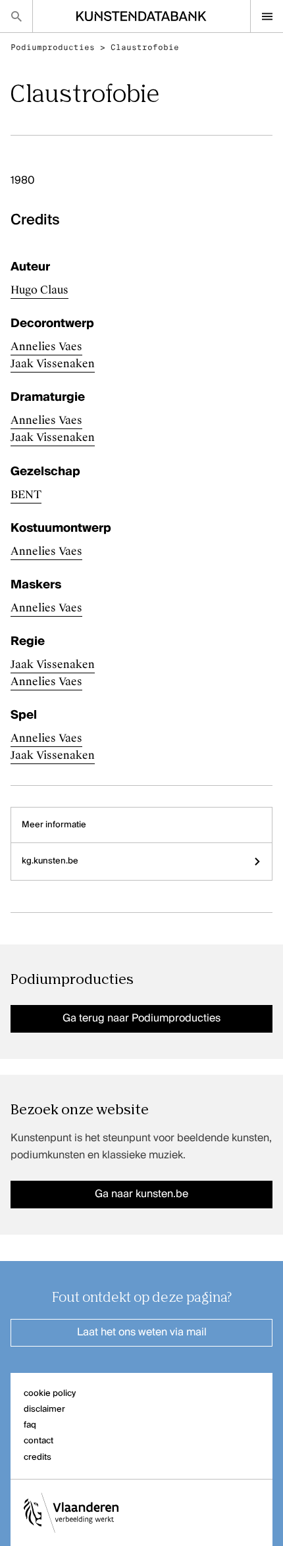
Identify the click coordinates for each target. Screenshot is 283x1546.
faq (30, 1425)
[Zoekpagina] (16, 16)
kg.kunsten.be (50, 861)
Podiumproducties (53, 47)
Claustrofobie (145, 47)
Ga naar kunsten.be (141, 1194)
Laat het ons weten (142, 1332)
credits (37, 1457)
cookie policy (50, 1393)
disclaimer (44, 1409)
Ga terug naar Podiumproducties (141, 1019)
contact (38, 1441)
